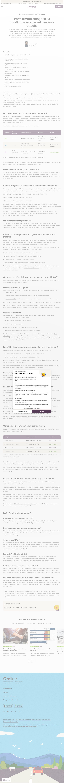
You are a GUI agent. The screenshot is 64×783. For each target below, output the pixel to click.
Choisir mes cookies (22, 411)
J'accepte (41, 411)
